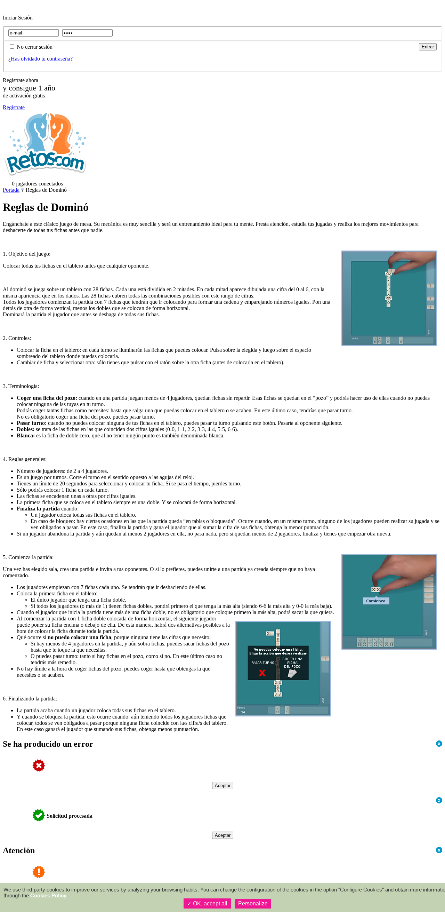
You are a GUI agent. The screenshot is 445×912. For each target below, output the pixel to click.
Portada (11, 190)
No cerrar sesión (34, 47)
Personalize (253, 903)
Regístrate (14, 107)
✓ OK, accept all (207, 903)
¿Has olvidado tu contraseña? (40, 59)
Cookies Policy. (48, 895)
